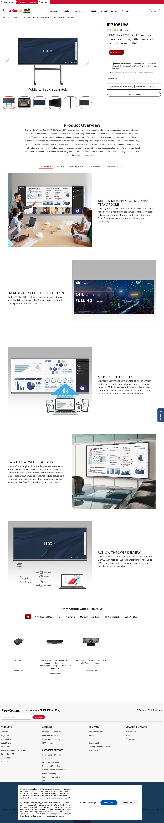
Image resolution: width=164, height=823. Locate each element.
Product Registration (50, 762)
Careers (92, 739)
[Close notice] (139, 802)
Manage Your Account (51, 732)
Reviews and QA (114, 166)
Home (5, 17)
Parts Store (5, 746)
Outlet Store (6, 743)
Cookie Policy (53, 798)
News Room (131, 732)
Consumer (44, 2)
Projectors (66, 11)
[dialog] (82, 802)
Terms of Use (67, 798)
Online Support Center (51, 755)
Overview (46, 166)
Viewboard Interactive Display (13, 750)
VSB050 (18, 660)
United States (156, 710)
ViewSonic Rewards (109, 11)
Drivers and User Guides (52, 766)
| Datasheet (140, 86)
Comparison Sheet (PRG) (121, 86)
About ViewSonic (96, 732)
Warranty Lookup (49, 773)
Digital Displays (7, 758)
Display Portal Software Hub (54, 770)
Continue (39, 717)
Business (33, 2)
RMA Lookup (47, 743)
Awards (60, 166)
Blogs (128, 735)
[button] (8, 62)
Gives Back (93, 750)
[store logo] (17, 10)
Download (95, 166)
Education (22, 2)
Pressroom (130, 739)
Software (4, 761)
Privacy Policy (43, 798)
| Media (150, 86)
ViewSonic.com (8, 2)
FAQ (44, 781)
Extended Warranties (51, 777)
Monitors (53, 11)
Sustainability (94, 743)
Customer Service (49, 758)
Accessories (80, 11)
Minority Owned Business (99, 746)
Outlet (93, 11)
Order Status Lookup (51, 739)
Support (125, 11)
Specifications (77, 166)
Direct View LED (7, 754)
